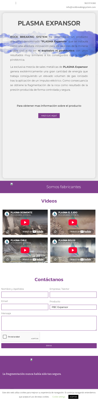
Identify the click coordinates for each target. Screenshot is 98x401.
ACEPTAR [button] (73, 397)
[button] (48, 5)
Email (4, 301)
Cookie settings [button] (58, 396)
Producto (55, 301)
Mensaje (6, 313)
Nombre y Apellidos (12, 289)
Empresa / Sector (59, 289)
